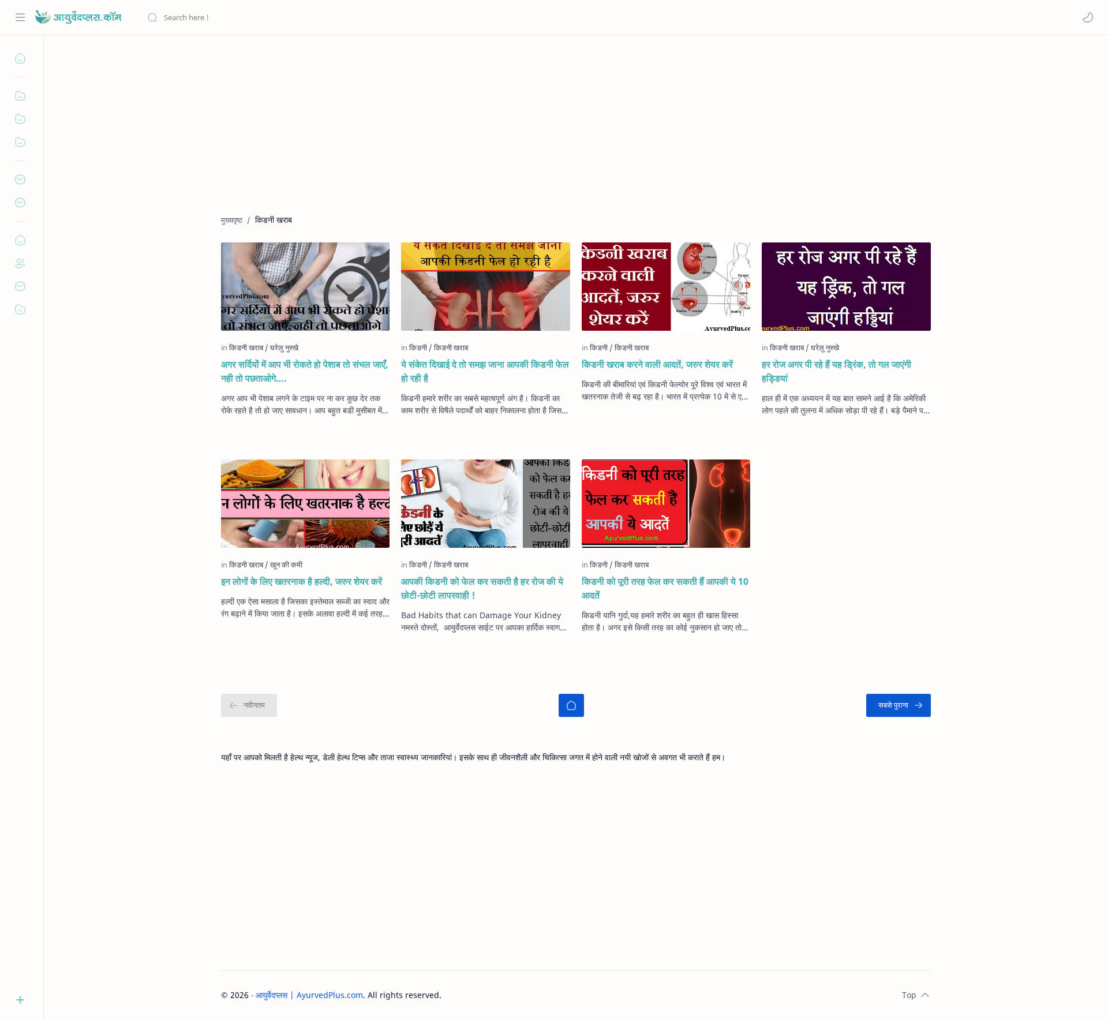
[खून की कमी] (286, 564)
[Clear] (328, 17)
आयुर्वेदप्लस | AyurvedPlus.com (309, 994)
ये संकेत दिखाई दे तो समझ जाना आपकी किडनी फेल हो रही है (485, 371)
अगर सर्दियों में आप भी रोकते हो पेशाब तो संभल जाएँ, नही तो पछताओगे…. (304, 371)
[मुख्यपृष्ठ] (571, 705)
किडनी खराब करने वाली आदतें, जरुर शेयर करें (657, 364)
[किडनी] (420, 347)
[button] (1087, 17)
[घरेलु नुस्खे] (284, 347)
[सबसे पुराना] (898, 705)
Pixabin (513, 994)
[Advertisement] (567, 133)
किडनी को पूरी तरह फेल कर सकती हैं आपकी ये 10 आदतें (665, 588)
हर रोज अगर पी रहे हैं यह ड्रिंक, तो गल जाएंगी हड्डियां (836, 371)
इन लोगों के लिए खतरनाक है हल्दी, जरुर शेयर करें (301, 581)
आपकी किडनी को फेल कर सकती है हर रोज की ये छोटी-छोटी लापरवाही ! (482, 588)
